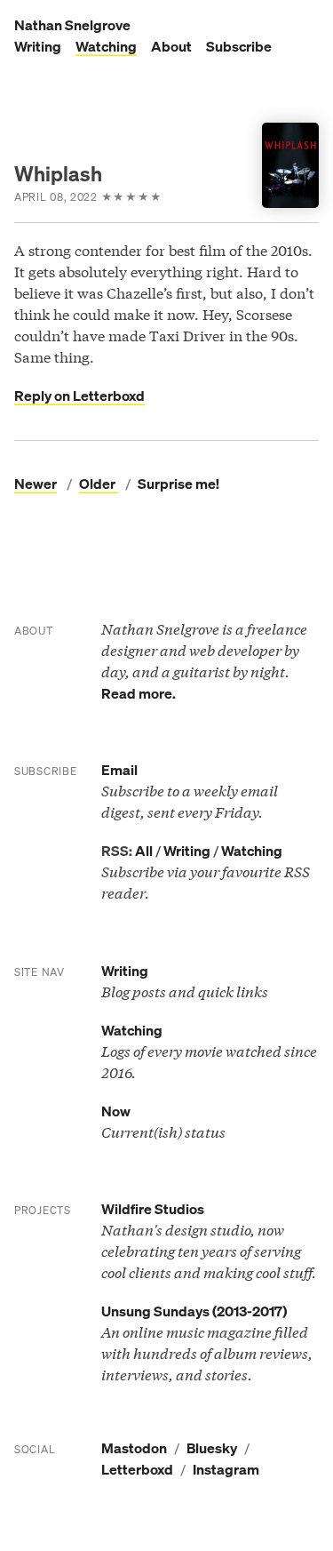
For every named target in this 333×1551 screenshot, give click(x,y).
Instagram (226, 1469)
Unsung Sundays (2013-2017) (194, 1311)
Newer (35, 483)
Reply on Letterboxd (79, 395)
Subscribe (239, 46)
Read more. (138, 693)
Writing (37, 46)
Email (119, 769)
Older (98, 483)
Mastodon (134, 1448)
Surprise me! (178, 483)
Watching (106, 46)
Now (116, 1111)
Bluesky (211, 1448)
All (144, 850)
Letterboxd (137, 1469)
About (171, 46)
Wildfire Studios (152, 1209)
